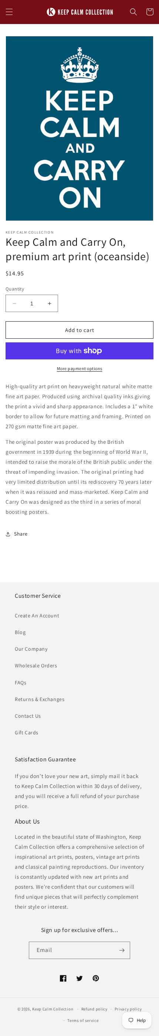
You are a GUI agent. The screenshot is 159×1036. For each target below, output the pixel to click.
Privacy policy (128, 1009)
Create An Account (37, 615)
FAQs (20, 682)
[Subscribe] (122, 950)
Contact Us (28, 716)
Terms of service (82, 1020)
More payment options (79, 368)
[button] (9, 12)
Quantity (15, 289)
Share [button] (21, 533)
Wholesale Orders (36, 665)
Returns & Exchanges (39, 699)
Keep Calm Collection (52, 1009)
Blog (20, 632)
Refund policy (94, 1009)
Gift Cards (26, 732)
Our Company (31, 649)
